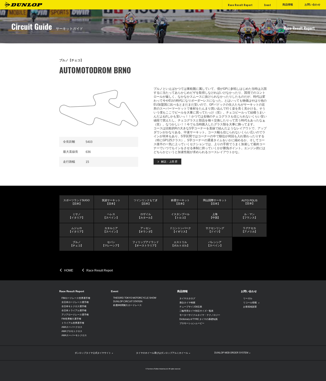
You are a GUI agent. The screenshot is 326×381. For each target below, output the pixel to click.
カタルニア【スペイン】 (111, 230)
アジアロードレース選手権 (75, 314)
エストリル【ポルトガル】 (180, 244)
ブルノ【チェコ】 (76, 244)
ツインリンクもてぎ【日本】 (146, 202)
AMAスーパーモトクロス (74, 335)
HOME (68, 270)
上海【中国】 (215, 216)
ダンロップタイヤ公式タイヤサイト (93, 353)
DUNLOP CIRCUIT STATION (127, 301)
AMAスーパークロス (72, 327)
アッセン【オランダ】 (146, 230)
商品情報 (182, 291)
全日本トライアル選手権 (74, 310)
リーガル (247, 298)
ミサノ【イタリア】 (77, 216)
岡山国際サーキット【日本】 (215, 202)
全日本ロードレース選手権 (75, 302)
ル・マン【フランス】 (249, 216)
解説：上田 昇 (169, 161)
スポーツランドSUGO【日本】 (76, 202)
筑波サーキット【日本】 (111, 202)
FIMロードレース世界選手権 (76, 298)
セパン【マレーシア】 (111, 244)
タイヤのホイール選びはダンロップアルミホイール (162, 353)
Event (114, 291)
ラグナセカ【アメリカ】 (249, 230)
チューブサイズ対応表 (190, 306)
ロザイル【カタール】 (146, 216)
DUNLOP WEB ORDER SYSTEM (231, 352)
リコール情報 (250, 302)
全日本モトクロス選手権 (74, 306)
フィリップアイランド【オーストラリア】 (145, 244)
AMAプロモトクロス (72, 331)
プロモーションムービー (191, 323)
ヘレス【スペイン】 (111, 216)
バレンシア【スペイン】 (215, 244)
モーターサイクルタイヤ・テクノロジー (199, 315)
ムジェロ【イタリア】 (77, 230)
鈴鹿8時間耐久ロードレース (127, 305)
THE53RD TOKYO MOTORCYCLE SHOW (134, 298)
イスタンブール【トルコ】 (180, 216)
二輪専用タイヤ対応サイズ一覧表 (196, 311)
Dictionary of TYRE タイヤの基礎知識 (198, 319)
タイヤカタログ (187, 298)
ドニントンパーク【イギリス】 (180, 230)
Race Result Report (99, 270)
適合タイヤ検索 (187, 302)
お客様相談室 (250, 306)
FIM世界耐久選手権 (71, 318)
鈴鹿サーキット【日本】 (180, 202)
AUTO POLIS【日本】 (249, 202)
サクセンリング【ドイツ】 (215, 230)
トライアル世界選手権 (73, 323)
